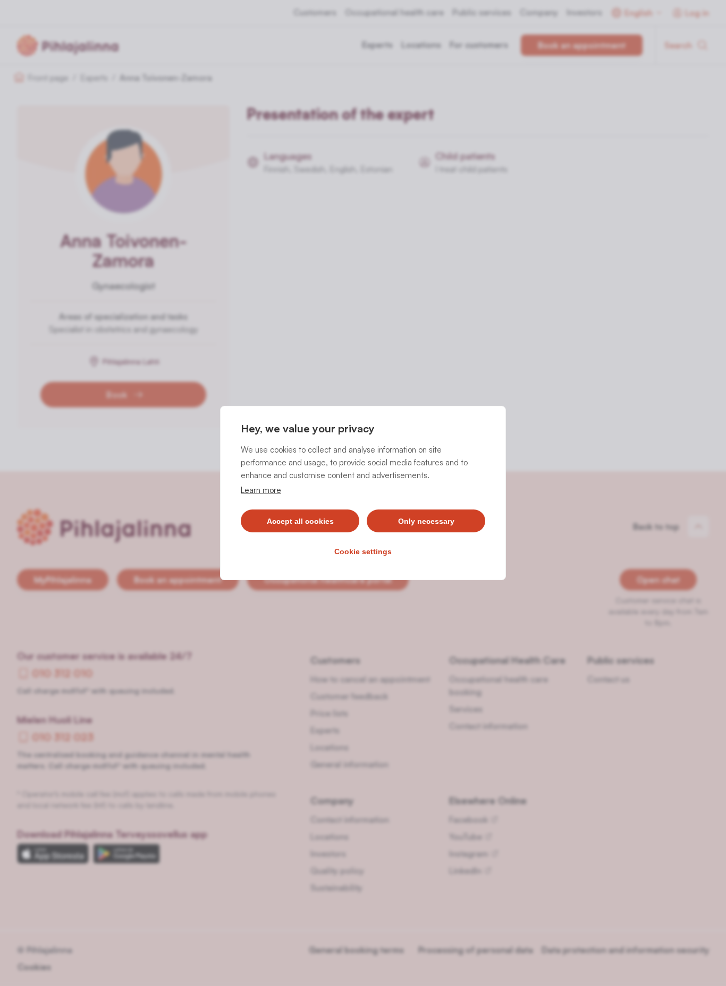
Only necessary (426, 521)
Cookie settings (363, 551)
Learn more (261, 490)
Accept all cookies (300, 521)
